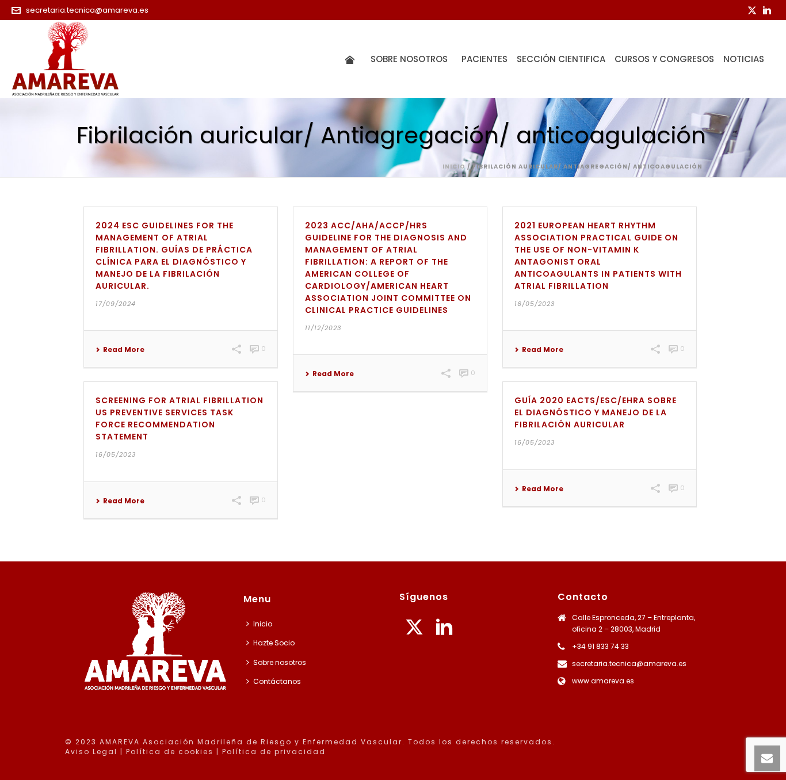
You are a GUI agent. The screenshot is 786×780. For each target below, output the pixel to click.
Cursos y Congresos (664, 59)
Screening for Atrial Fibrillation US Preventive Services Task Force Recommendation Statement (180, 418)
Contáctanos (277, 681)
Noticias (743, 59)
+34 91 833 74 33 (600, 646)
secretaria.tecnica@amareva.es (87, 10)
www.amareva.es (603, 681)
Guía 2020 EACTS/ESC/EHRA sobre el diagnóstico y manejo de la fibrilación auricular (595, 412)
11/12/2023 (323, 327)
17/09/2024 (116, 303)
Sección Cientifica (561, 59)
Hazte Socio (274, 643)
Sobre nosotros (411, 59)
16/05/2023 (534, 303)
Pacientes (484, 59)
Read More (123, 349)
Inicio (454, 166)
